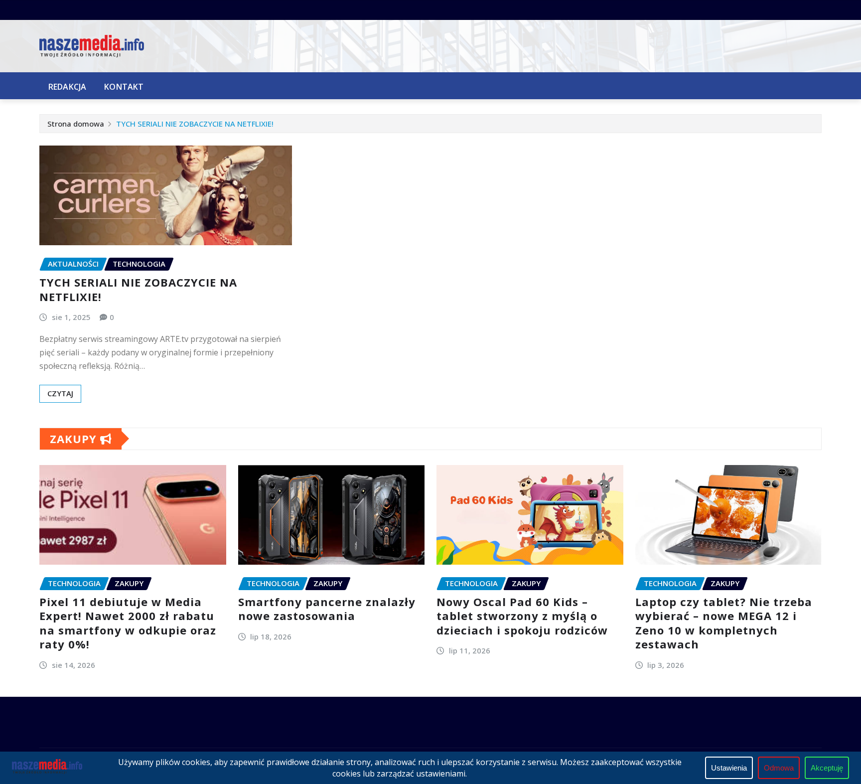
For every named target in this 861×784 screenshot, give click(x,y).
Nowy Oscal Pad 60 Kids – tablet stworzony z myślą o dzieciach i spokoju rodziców (522, 615)
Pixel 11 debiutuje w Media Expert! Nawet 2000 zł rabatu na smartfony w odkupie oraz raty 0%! (127, 623)
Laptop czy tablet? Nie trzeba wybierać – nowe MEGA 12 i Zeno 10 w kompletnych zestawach (723, 623)
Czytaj (60, 393)
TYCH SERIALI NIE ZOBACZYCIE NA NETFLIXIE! (195, 124)
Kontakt (124, 86)
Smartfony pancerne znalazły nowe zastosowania (327, 609)
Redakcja (67, 86)
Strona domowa (75, 124)
